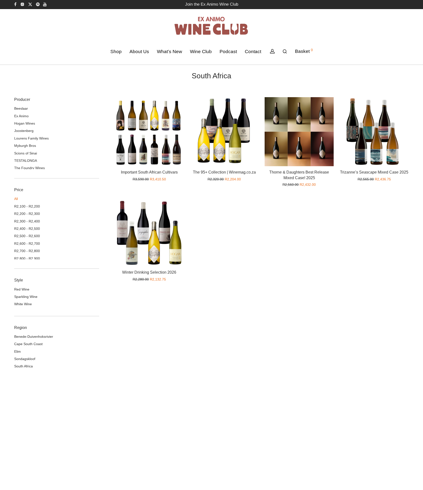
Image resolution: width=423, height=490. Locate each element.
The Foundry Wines (29, 168)
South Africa (23, 366)
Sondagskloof (24, 359)
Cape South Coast (28, 344)
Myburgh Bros (25, 146)
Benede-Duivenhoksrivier (33, 336)
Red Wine (21, 289)
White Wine (23, 304)
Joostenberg (24, 131)
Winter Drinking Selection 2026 (149, 272)
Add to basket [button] (139, 179)
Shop (116, 51)
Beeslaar (21, 108)
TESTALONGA (25, 161)
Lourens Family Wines (31, 138)
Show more (164, 179)
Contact (253, 51)
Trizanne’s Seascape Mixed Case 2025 (374, 172)
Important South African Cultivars (149, 172)
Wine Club (201, 51)
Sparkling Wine (25, 297)
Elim (17, 351)
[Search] (285, 51)
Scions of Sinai (25, 153)
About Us (139, 51)
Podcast (228, 51)
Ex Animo (21, 116)
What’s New (169, 51)
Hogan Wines (24, 123)
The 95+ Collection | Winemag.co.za (224, 172)
